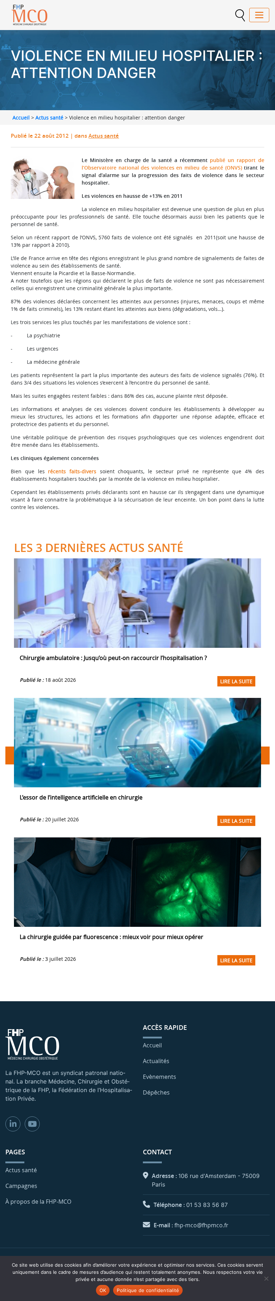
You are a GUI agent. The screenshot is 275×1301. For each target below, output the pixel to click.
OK (103, 1290)
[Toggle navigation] (259, 15)
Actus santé (49, 117)
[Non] (266, 1278)
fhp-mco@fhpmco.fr (201, 1225)
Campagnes (21, 1186)
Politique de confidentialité (148, 1290)
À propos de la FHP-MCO (38, 1201)
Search (240, 15)
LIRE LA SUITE (236, 681)
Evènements (159, 1077)
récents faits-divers (72, 471)
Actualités (156, 1061)
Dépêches (156, 1092)
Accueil (21, 117)
